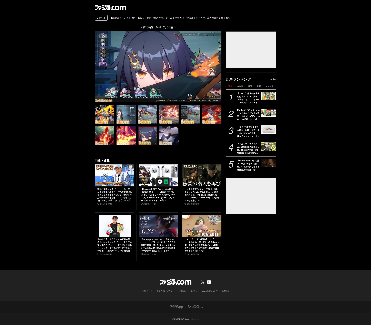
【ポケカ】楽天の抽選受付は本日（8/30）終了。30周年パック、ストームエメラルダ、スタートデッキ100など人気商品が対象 (248, 98)
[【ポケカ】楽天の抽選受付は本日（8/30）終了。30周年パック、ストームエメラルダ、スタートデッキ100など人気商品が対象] (268, 96)
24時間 (240, 86)
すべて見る (271, 79)
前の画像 (148, 27)
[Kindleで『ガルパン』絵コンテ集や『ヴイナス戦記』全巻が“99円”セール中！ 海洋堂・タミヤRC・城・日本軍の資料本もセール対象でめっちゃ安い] (268, 113)
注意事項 (193, 291)
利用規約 (182, 291)
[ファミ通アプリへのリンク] (176, 306)
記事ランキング (238, 79)
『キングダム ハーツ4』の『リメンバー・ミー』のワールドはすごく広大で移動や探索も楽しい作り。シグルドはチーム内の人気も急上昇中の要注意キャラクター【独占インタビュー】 (158, 245)
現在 (230, 86)
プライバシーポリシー (165, 291)
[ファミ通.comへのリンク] (110, 7)
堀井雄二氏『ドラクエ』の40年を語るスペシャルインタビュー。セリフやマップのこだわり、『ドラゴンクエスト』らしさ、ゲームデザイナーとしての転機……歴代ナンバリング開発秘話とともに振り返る (114, 245)
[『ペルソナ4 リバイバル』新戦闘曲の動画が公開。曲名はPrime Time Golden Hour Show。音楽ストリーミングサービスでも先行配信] (268, 146)
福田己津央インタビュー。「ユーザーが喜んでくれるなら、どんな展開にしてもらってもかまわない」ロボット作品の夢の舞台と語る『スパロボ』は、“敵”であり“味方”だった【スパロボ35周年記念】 (114, 195)
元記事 (102, 17)
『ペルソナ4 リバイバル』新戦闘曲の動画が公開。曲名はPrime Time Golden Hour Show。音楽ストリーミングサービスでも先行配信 (248, 148)
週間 (250, 86)
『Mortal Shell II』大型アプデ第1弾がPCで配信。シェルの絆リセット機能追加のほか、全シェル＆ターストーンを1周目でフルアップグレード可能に (248, 165)
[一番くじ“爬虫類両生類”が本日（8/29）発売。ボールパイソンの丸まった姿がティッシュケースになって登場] (268, 129)
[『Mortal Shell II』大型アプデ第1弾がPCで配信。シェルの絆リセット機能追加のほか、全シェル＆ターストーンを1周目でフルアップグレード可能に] (268, 163)
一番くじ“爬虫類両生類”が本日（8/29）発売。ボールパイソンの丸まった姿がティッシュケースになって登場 (248, 131)
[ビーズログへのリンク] (195, 306)
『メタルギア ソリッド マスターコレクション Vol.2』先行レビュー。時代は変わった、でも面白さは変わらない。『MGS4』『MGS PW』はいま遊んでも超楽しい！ (201, 195)
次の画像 (168, 27)
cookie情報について (210, 291)
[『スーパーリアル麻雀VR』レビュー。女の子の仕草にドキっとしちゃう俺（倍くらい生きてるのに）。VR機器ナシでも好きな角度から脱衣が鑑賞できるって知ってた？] (201, 226)
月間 (259, 86)
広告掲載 (225, 291)
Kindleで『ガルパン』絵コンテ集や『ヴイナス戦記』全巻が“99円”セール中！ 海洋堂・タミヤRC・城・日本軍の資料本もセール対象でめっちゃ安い (248, 115)
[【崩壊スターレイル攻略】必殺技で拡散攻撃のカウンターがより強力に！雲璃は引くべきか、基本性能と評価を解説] (104, 114)
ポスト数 (269, 86)
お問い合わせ (147, 291)
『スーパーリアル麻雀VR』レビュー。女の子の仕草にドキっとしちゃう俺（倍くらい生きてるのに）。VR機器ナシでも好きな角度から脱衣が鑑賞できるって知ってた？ (201, 245)
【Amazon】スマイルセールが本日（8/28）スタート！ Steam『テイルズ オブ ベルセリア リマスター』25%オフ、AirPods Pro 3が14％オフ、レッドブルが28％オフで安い (158, 195)
